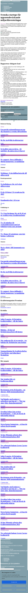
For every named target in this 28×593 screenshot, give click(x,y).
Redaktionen (6, 558)
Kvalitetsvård (6, 11)
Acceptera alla (14, 582)
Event (4, 10)
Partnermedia (6, 559)
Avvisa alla (14, 589)
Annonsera (5, 560)
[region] (14, 581)
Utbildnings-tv (6, 8)
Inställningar (14, 586)
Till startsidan (4, 256)
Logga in (9, 307)
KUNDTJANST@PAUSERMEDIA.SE (18, 550)
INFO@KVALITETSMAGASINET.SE (10, 553)
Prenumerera (6, 6)
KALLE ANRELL (5, 547)
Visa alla (2, 203)
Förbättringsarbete (7, 7)
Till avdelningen (4, 313)
